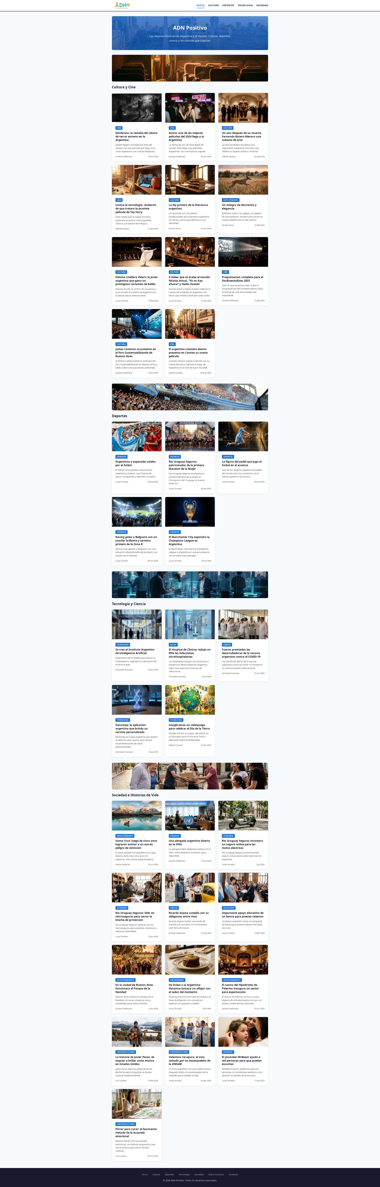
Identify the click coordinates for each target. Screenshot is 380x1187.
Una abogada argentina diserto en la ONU (189, 842)
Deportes (228, 5)
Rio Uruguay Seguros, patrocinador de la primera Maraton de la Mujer (186, 465)
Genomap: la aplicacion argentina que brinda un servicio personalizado (131, 728)
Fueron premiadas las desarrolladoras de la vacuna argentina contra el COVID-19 (241, 653)
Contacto (233, 1174)
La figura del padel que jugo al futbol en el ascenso (242, 463)
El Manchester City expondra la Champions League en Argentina (189, 540)
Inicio (201, 5)
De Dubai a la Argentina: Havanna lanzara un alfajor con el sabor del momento (189, 988)
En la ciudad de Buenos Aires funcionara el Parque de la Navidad (134, 988)
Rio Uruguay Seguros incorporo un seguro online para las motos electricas (242, 844)
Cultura (213, 5)
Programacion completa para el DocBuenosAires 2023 (242, 278)
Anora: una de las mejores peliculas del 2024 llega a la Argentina (186, 136)
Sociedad (262, 5)
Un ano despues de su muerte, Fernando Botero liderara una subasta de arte (242, 136)
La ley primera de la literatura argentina (188, 206)
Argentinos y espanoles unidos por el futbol (135, 463)
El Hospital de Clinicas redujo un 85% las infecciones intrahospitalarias (190, 653)
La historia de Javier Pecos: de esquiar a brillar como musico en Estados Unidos (134, 1060)
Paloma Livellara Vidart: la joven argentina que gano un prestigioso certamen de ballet (136, 280)
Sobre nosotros (216, 1174)
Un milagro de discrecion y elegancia (239, 206)
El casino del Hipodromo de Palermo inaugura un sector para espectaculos (240, 988)
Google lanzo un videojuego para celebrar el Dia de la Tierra (189, 726)
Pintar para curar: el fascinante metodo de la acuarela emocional (136, 1132)
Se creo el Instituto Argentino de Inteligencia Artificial (134, 651)
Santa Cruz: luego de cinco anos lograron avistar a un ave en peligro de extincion (136, 844)
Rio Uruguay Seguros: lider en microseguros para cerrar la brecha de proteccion (134, 916)
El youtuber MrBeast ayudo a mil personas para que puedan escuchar (242, 1060)
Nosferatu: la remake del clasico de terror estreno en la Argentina (136, 136)
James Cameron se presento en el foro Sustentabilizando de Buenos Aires (135, 352)
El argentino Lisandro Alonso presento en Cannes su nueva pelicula (188, 352)
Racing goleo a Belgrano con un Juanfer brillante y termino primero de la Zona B (136, 540)
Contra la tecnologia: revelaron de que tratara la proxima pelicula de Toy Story (135, 208)
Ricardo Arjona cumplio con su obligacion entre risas (189, 914)
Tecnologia (245, 5)
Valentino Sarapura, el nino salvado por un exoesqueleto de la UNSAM (189, 1060)
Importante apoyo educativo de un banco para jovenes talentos (242, 914)
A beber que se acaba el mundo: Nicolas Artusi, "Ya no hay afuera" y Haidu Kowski (189, 280)
